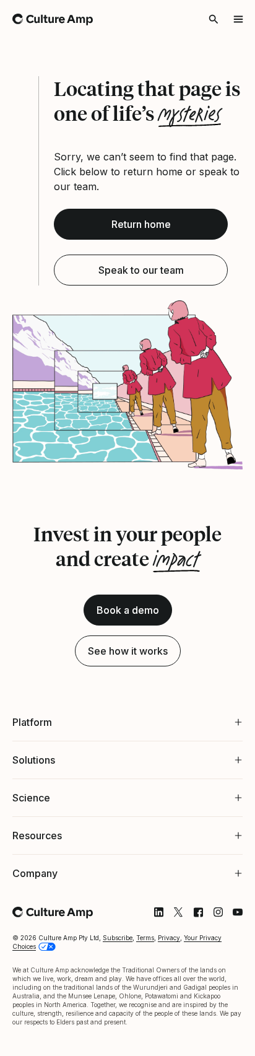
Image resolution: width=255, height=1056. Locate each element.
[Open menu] (238, 19)
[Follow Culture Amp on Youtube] (228, 930)
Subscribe (117, 955)
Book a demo (128, 610)
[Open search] (213, 19)
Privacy (169, 955)
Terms (145, 955)
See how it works (128, 651)
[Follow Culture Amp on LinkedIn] (149, 930)
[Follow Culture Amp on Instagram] (209, 930)
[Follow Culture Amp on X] (169, 930)
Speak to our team (141, 270)
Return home (141, 224)
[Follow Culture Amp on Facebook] (189, 930)
